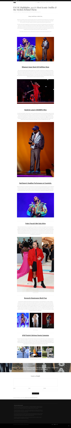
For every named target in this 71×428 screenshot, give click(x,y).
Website (44, 388)
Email (29, 388)
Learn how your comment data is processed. (31, 397)
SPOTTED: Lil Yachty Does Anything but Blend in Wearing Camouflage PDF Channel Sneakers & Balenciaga (35, 367)
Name (14, 388)
